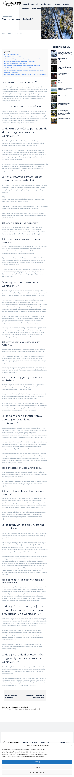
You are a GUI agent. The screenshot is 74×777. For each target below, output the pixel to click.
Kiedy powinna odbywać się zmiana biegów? (64, 60)
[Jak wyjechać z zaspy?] (54, 98)
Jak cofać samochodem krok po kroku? (65, 89)
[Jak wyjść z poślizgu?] (54, 121)
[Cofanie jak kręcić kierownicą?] (54, 76)
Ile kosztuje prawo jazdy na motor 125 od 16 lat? (64, 67)
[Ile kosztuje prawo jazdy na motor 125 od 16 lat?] (54, 68)
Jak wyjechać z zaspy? (64, 95)
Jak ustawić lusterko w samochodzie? (64, 104)
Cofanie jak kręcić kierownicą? (63, 74)
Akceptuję (37, 762)
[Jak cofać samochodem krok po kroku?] (54, 91)
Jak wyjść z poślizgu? (64, 118)
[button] (71, 745)
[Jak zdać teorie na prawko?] (54, 83)
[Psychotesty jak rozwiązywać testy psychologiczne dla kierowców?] (54, 113)
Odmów (37, 767)
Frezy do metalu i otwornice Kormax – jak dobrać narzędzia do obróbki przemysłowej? (65, 53)
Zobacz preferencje (37, 772)
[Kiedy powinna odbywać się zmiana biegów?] (54, 61)
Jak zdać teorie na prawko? (63, 81)
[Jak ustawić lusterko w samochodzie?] (54, 106)
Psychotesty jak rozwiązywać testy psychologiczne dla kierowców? (64, 112)
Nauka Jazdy (8, 16)
